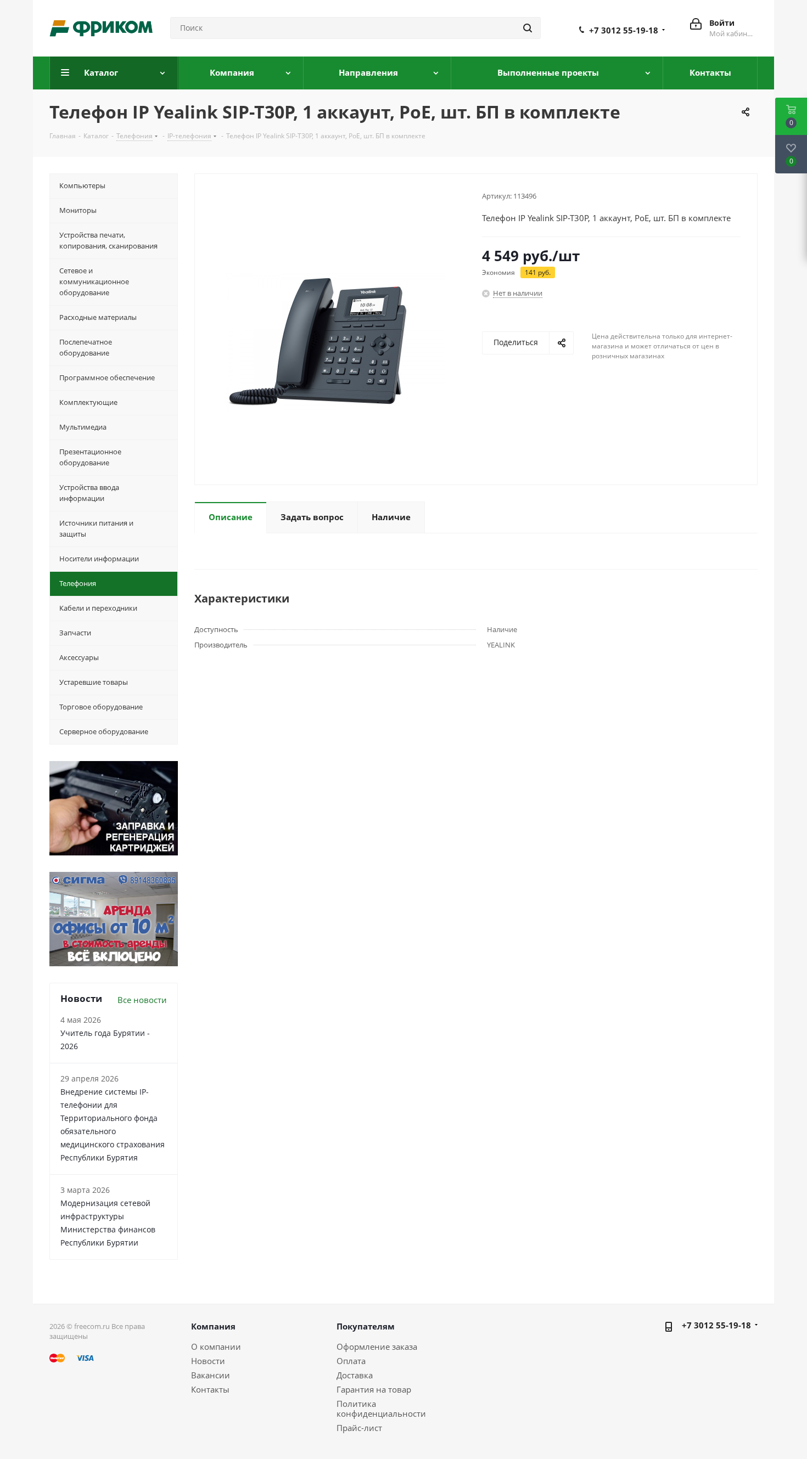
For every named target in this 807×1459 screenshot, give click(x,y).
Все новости (142, 999)
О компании (216, 1346)
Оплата (351, 1360)
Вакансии (210, 1375)
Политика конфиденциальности (381, 1408)
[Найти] (527, 28)
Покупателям (366, 1326)
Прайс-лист (359, 1427)
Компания (213, 1326)
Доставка (355, 1375)
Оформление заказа (377, 1346)
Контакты (210, 1389)
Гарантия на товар (374, 1389)
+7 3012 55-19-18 (623, 30)
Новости (208, 1360)
